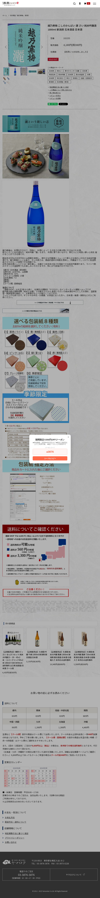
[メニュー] (95, 4)
